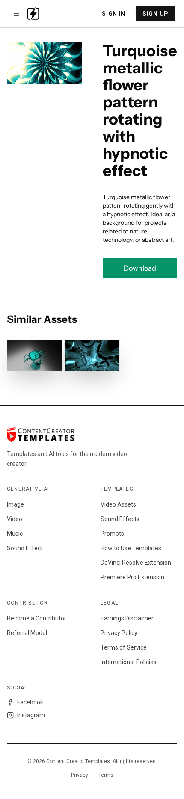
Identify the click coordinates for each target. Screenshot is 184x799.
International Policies (129, 662)
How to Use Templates (131, 548)
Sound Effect (25, 548)
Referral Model (27, 632)
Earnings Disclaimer (127, 618)
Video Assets (118, 504)
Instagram (31, 715)
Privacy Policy (119, 632)
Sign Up (155, 13)
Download (140, 268)
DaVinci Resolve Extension (136, 562)
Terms (105, 775)
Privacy (79, 775)
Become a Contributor (36, 618)
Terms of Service (124, 647)
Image (15, 504)
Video (14, 519)
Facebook (30, 702)
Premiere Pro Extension (132, 577)
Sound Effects (120, 519)
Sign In (113, 13)
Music (15, 533)
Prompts (112, 533)
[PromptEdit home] (33, 14)
